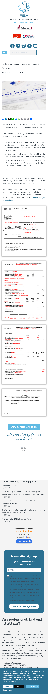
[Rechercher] (34, 52)
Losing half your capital (11, 485)
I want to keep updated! (24, 606)
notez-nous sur (23, 541)
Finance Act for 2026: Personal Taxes (16, 519)
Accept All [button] (8, 686)
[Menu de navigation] (4, 52)
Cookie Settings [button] (32, 686)
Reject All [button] (19, 686)
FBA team (8, 72)
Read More (7, 690)
